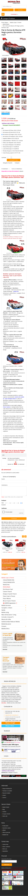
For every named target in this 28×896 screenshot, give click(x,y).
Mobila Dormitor (6, 605)
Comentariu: (4, 485)
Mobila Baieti (6, 24)
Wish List (4, 849)
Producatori (5, 825)
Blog (3, 809)
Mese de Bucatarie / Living (8, 615)
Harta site (4, 816)
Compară (17, 163)
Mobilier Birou (5, 628)
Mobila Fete (6, 584)
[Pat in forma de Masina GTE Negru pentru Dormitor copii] (14, 46)
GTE (2, 128)
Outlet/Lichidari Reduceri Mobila (10, 621)
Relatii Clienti (5, 807)
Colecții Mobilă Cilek (8, 580)
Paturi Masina (7, 598)
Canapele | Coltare (6, 608)
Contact (4, 811)
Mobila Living (5, 612)
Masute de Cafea (6, 619)
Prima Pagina (4, 22)
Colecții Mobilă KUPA (9, 582)
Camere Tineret (7, 591)
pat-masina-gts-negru (17, 522)
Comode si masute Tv (7, 617)
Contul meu (5, 844)
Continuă (14, 518)
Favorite (20, 10)
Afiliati (4, 830)
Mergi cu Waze (9, 726)
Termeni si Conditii (7, 791)
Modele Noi (5, 834)
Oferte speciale (6, 832)
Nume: (3, 479)
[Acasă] (14, 3)
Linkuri (4, 795)
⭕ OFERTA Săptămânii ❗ (10, 603)
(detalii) (21, 171)
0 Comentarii (4, 168)
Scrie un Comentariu (17, 168)
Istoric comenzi (6, 846)
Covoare (3, 626)
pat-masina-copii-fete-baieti (13, 525)
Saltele (3, 610)
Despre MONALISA (7, 788)
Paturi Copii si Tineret (9, 596)
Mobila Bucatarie (6, 624)
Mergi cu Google (10, 723)
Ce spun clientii (6, 814)
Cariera (4, 797)
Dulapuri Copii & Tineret (10, 594)
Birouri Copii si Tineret (9, 601)
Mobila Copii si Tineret (15, 22)
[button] (11, 157)
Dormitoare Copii (8, 589)
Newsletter (5, 851)
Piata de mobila (6, 793)
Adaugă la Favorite (7, 163)
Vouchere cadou (6, 828)
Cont (7, 10)
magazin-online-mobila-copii (11, 527)
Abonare (6, 864)
